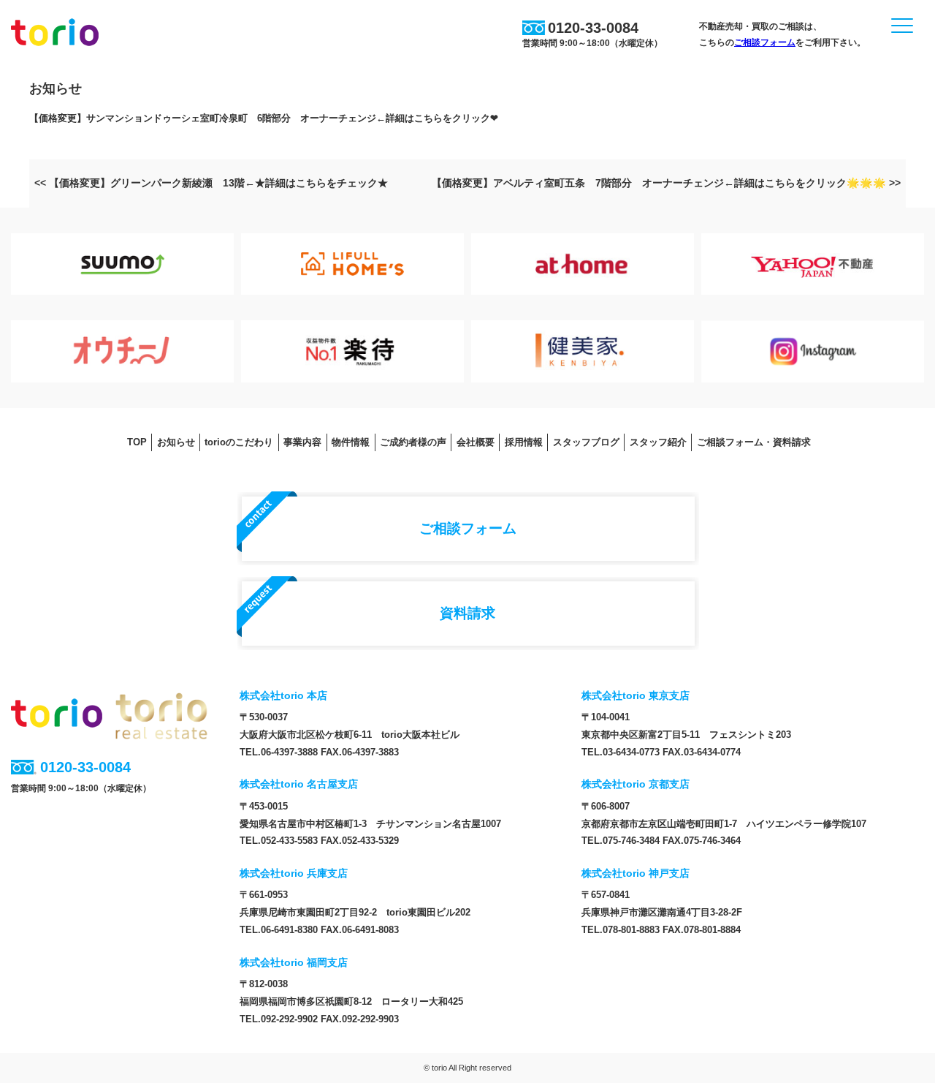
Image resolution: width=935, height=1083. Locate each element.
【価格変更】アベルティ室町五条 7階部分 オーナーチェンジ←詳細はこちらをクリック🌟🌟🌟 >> (666, 183)
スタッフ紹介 (658, 442)
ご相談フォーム (764, 42)
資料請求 (467, 613)
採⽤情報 (524, 442)
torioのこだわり (239, 442)
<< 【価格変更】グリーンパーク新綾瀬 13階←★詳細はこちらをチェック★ (211, 183)
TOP (137, 442)
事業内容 (302, 442)
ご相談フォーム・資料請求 (754, 442)
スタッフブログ (586, 442)
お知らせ (176, 442)
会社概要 (476, 442)
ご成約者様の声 (413, 442)
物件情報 (351, 442)
